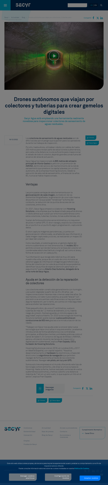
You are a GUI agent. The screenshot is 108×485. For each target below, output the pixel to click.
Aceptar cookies (91, 478)
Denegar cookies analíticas (27, 477)
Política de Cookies (81, 468)
